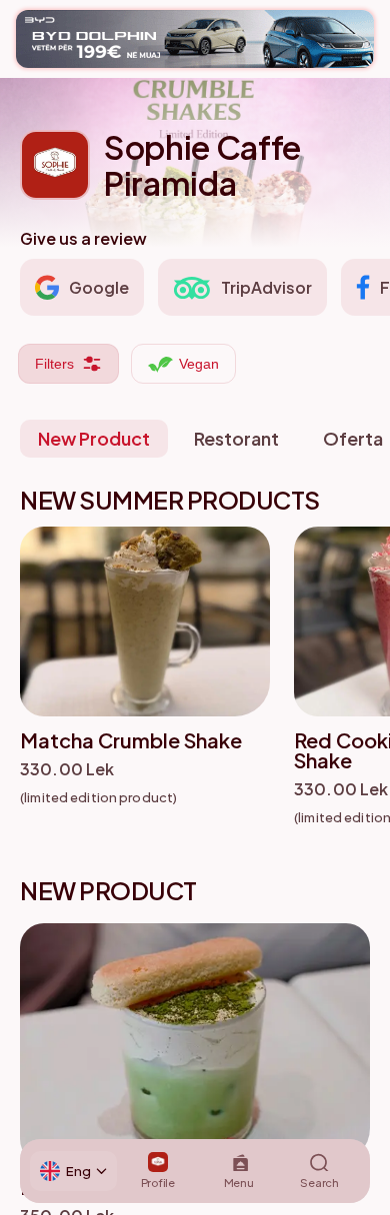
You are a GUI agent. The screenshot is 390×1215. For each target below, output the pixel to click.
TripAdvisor (266, 287)
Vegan (199, 364)
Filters (54, 364)
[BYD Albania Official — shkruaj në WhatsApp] (195, 39)
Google (99, 287)
